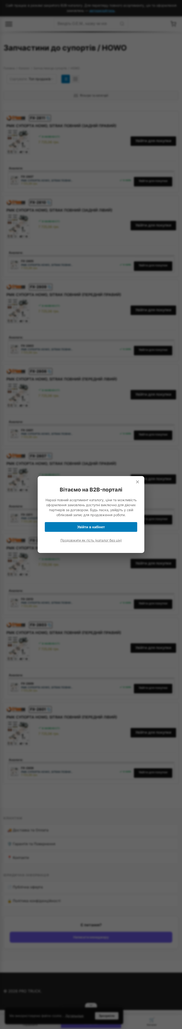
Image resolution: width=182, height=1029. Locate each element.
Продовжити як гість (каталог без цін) (91, 540)
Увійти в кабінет (91, 527)
